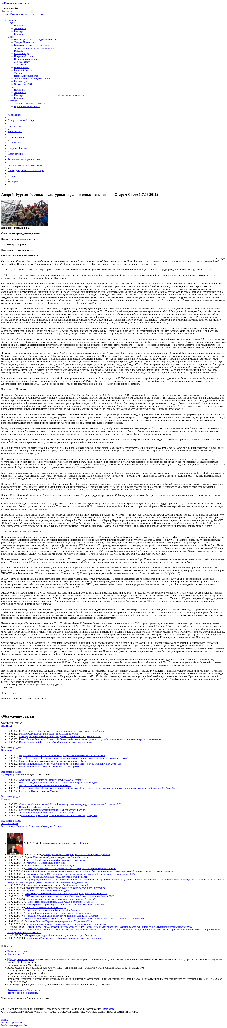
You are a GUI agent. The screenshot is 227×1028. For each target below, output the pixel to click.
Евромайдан (20, 81)
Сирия (11, 176)
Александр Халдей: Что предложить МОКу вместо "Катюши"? (52, 780)
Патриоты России (23, 56)
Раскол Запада (21, 53)
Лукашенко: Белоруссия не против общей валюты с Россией (56, 885)
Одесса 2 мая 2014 (23, 84)
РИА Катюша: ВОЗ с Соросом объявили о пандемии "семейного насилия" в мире (62, 731)
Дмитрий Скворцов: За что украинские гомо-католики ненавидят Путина (58, 815)
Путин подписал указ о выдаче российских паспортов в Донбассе (75, 854)
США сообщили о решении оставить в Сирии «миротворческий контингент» (66, 893)
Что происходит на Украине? (22, 992)
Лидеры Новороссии (25, 42)
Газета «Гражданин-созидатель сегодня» (23, 14)
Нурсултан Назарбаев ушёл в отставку (45, 862)
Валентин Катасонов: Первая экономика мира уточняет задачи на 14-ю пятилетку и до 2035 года (70, 763)
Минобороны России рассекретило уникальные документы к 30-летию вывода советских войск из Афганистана (84, 918)
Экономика (20, 28)
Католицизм (14, 126)
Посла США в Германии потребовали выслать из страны (55, 860)
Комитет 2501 (15, 131)
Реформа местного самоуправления (26, 165)
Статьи (11, 23)
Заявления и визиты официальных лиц (34, 48)
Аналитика (20, 64)
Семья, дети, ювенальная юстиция (26, 170)
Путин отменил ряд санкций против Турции (64, 843)
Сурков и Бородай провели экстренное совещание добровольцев (59, 913)
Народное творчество (25, 59)
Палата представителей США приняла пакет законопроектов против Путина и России (70, 868)
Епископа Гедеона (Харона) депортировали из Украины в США (58, 921)
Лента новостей (9, 823)
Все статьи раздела (11, 747)
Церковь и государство (26, 75)
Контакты (33, 990)
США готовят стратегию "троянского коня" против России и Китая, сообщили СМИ (69, 896)
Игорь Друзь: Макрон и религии (36, 807)
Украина (18, 73)
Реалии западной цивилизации (24, 159)
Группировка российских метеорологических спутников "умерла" (60, 899)
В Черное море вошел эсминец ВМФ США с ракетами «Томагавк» (60, 901)
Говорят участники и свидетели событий (35, 39)
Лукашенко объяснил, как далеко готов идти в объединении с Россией (62, 915)
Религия (18, 34)
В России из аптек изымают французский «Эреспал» (52, 910)
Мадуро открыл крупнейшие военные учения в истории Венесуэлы (60, 935)
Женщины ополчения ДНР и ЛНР (32, 78)
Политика (19, 25)
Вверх (4, 1019)
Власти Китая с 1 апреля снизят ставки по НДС (50, 865)
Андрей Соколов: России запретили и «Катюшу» (45, 785)
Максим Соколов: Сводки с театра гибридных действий (48, 733)
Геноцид (18, 50)
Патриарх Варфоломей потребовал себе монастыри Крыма (56, 876)
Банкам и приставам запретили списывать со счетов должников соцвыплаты (65, 924)
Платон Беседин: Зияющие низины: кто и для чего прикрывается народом (58, 782)
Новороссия (14, 142)
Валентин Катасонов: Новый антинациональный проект (49, 766)
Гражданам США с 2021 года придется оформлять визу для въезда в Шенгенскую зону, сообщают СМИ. (80, 874)
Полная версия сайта (12, 1022)
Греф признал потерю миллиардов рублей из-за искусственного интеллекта (65, 888)
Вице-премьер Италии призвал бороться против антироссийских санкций (64, 938)
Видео (11, 36)
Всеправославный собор (21, 120)
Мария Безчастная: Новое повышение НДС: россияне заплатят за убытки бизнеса (62, 755)
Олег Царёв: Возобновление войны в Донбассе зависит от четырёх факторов (60, 736)
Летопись (13, 101)
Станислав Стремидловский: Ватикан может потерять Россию (52, 810)
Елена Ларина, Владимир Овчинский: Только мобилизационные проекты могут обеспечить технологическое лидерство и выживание (90, 739)
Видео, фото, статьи (17, 951)
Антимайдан (14, 114)
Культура (18, 31)
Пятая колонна (21, 67)
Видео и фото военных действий (31, 45)
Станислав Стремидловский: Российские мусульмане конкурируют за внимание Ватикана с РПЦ (70, 804)
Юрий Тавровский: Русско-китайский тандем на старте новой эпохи (55, 742)
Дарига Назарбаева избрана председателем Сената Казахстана (57, 857)
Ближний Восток (23, 70)
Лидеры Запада (22, 62)
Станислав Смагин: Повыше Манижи (39, 791)
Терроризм (13, 181)
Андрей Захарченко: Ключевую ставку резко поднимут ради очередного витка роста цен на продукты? (73, 758)
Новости (12, 87)
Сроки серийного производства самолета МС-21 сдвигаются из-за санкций (64, 904)
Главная (12, 20)
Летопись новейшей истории (29, 103)
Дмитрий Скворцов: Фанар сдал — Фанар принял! (46, 812)
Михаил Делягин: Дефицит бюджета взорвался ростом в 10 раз (52, 761)
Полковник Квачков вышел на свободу (45, 907)
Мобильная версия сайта (14, 1025)
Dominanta (108, 1009)
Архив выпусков (16, 990)
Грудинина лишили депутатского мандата (47, 890)
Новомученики (16, 137)
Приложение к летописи (27, 106)
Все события (8, 826)
